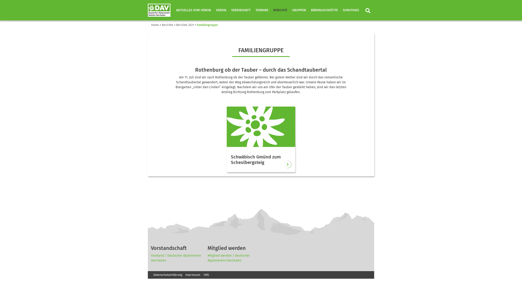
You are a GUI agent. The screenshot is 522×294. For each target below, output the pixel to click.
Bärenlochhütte (324, 10)
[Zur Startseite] (159, 10)
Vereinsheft (241, 10)
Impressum (192, 275)
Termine (261, 10)
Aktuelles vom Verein (193, 10)
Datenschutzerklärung (167, 275)
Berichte (280, 10)
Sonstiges (351, 10)
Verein (221, 10)
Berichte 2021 (185, 25)
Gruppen (299, 10)
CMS (206, 275)
